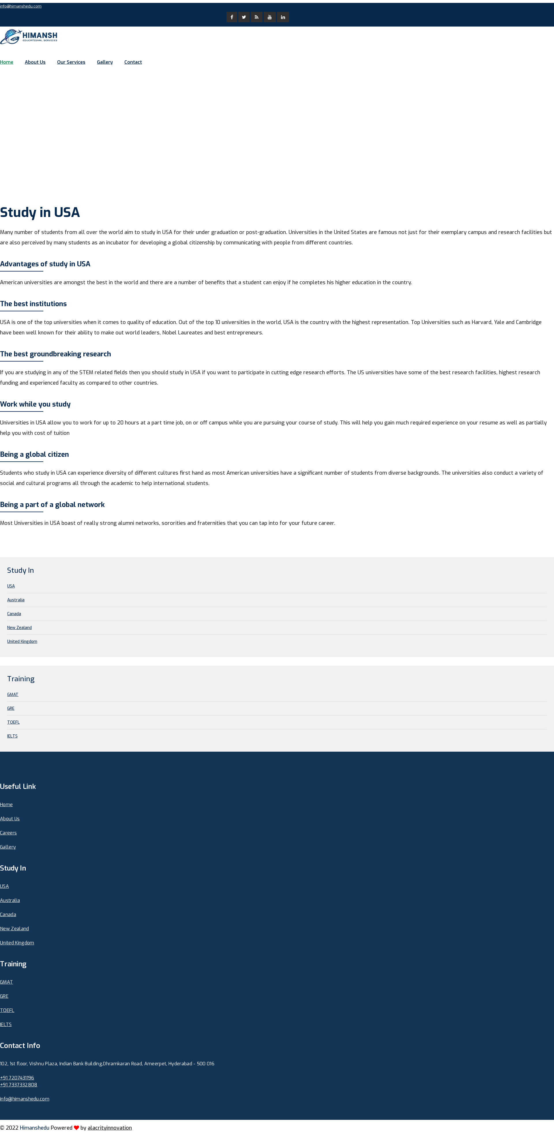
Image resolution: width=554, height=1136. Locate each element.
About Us (35, 62)
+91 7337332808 (18, 1085)
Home (6, 62)
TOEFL (13, 722)
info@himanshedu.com (21, 6)
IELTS (12, 736)
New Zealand (19, 627)
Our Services (71, 62)
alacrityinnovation (110, 1127)
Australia (16, 600)
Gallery (105, 62)
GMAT (12, 694)
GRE (10, 708)
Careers (8, 833)
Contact (133, 62)
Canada (14, 614)
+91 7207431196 (17, 1078)
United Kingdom (22, 641)
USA (11, 586)
